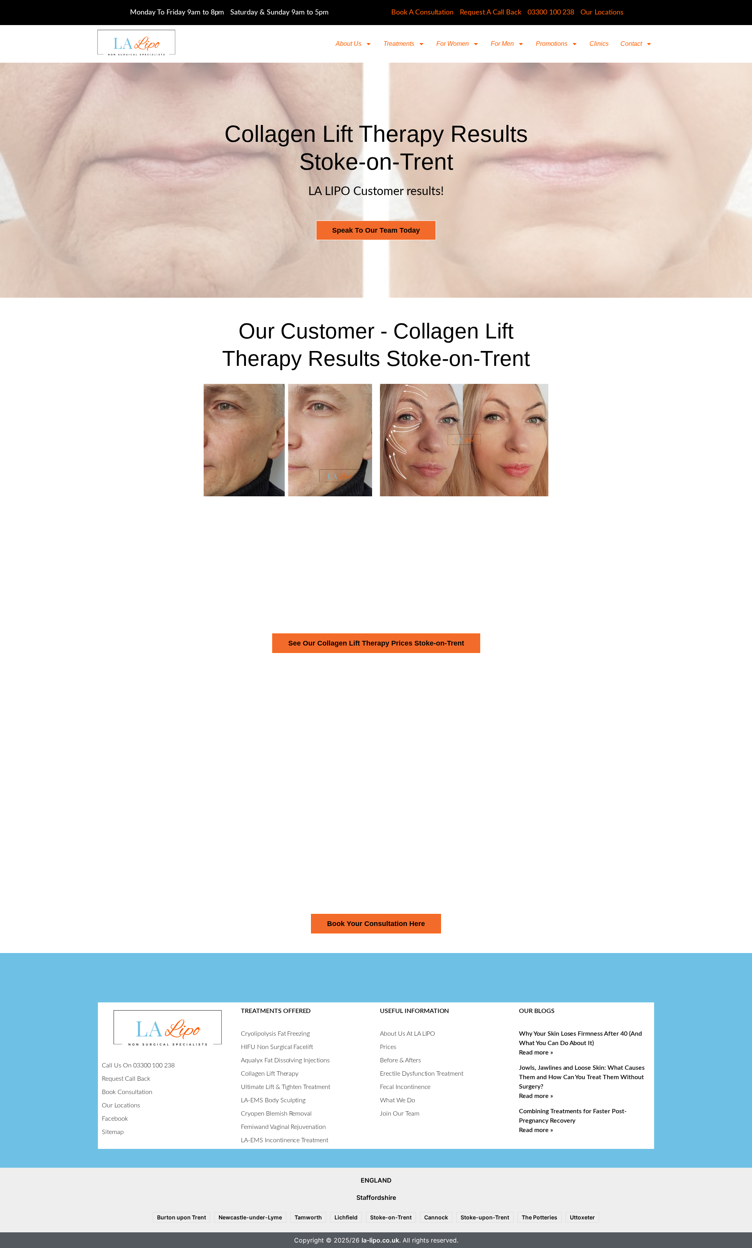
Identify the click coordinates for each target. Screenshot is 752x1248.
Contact (631, 43)
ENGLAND (376, 1180)
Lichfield (346, 1217)
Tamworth (308, 1217)
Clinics (599, 43)
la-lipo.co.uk (380, 1240)
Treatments (398, 43)
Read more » (536, 1052)
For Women (452, 43)
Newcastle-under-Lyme (250, 1217)
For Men (502, 43)
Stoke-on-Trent (391, 1217)
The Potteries (539, 1217)
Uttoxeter (582, 1217)
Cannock (436, 1217)
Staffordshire (376, 1197)
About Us (349, 43)
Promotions (552, 43)
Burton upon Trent (181, 1217)
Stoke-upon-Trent (485, 1217)
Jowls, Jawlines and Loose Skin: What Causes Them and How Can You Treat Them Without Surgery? (582, 1077)
